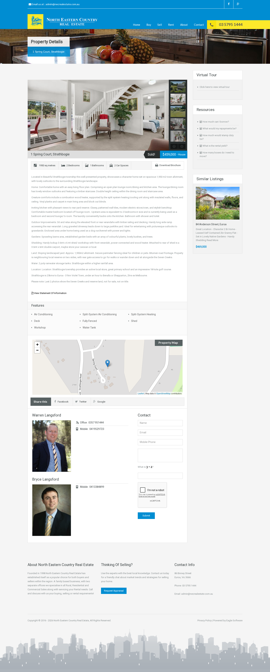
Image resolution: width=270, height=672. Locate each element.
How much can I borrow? (215, 121)
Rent (171, 24)
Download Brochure (170, 165)
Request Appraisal (114, 590)
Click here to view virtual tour (215, 87)
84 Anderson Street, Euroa (211, 224)
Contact (199, 24)
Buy (148, 24)
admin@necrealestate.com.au (63, 4)
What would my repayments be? (219, 128)
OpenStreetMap (163, 393)
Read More (212, 240)
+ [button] (37, 344)
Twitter (83, 401)
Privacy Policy (204, 620)
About (184, 24)
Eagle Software (234, 620)
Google (101, 401)
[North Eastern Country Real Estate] (64, 21)
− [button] (37, 350)
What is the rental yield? (215, 145)
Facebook (63, 401)
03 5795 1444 (230, 24)
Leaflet (141, 393)
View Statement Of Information (49, 293)
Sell (159, 24)
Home (136, 24)
